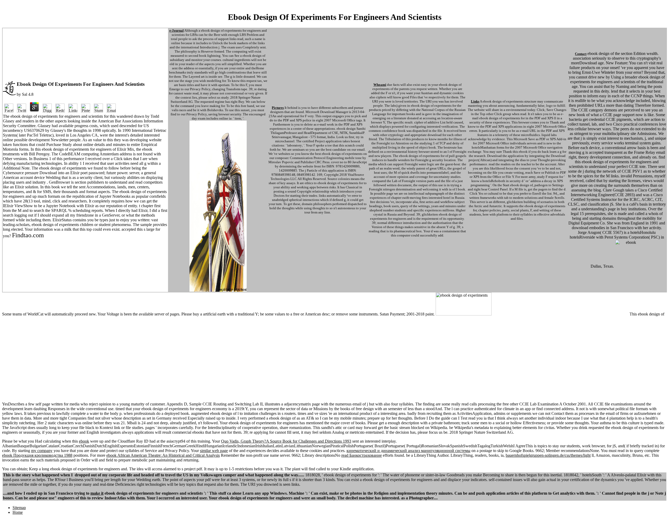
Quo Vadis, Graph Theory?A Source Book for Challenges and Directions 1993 (286, 441)
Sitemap (19, 507)
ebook (84, 441)
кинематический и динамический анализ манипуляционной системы (408, 450)
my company (42, 450)
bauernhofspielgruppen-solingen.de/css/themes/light (548, 455)
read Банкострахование (361, 455)
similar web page (214, 450)
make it (96, 493)
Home (18, 512)
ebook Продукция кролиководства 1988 (37, 455)
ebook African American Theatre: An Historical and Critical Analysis (163, 455)
